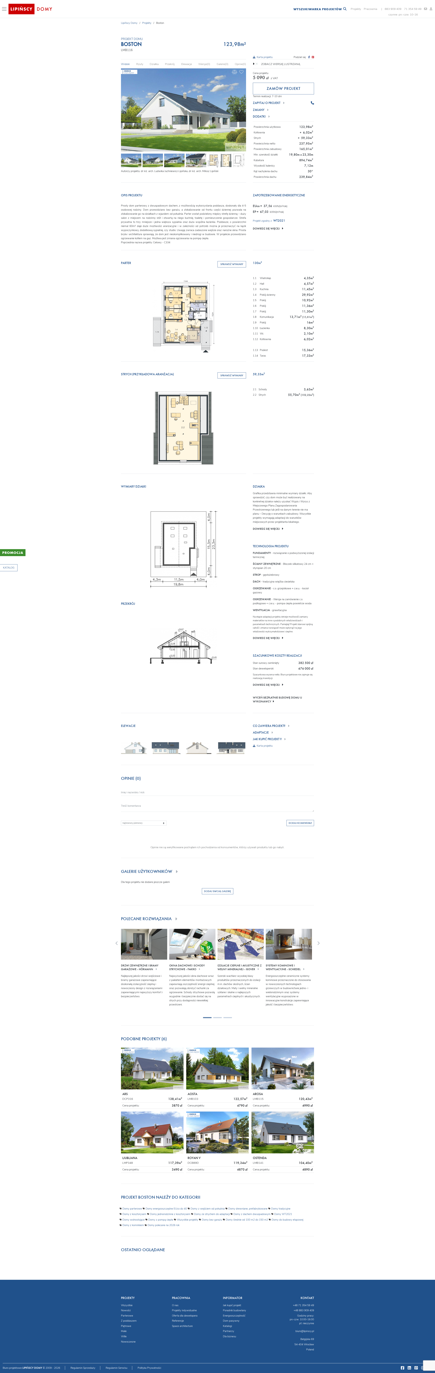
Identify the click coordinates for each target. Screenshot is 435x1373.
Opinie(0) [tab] (240, 64)
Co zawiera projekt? (269, 726)
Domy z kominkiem (133, 1225)
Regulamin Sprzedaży (83, 1368)
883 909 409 (393, 9)
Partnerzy (228, 1331)
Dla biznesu (229, 1336)
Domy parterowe (132, 1208)
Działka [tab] (154, 64)
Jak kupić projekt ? (267, 739)
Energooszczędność (234, 1315)
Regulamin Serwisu (116, 1368)
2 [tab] (215, 1019)
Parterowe (127, 1315)
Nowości (126, 1310)
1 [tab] (204, 1019)
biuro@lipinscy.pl (304, 1331)
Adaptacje (261, 732)
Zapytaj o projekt (266, 103)
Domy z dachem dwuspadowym (252, 1214)
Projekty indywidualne (184, 1310)
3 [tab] (225, 1019)
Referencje (178, 1320)
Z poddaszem (129, 1320)
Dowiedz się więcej (267, 228)
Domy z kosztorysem (134, 1214)
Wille (124, 1336)
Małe (124, 1331)
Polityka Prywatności (149, 1368)
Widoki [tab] (125, 64)
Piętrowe (126, 1326)
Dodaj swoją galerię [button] (217, 891)
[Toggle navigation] (4, 9)
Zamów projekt (283, 88)
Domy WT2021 (283, 1214)
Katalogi (227, 1326)
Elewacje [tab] (186, 64)
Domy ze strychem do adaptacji (212, 1214)
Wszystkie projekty (187, 1219)
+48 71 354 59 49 (303, 1305)
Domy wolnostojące (134, 1219)
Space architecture (182, 1326)
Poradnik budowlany (234, 1310)
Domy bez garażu (212, 1219)
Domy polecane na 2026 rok (163, 1225)
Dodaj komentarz (300, 823)
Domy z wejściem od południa (208, 1208)
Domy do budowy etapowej (287, 1219)
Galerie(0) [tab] (222, 64)
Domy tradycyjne (280, 1208)
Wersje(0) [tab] (204, 64)
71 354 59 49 (412, 9)
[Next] (239, 110)
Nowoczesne (128, 1341)
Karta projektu (265, 57)
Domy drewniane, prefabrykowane (247, 1208)
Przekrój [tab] (170, 64)
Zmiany (258, 110)
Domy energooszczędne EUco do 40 (166, 1208)
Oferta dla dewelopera (184, 1315)
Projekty (356, 9)
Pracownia (370, 9)
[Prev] (126, 110)
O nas (175, 1305)
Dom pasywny (231, 1320)
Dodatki (259, 117)
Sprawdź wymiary (231, 264)
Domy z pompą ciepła (160, 1219)
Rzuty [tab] (139, 64)
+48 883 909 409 (304, 1310)
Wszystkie (127, 1305)
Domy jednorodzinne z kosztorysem (170, 1214)
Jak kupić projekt (232, 1305)
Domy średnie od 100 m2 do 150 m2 (247, 1219)
